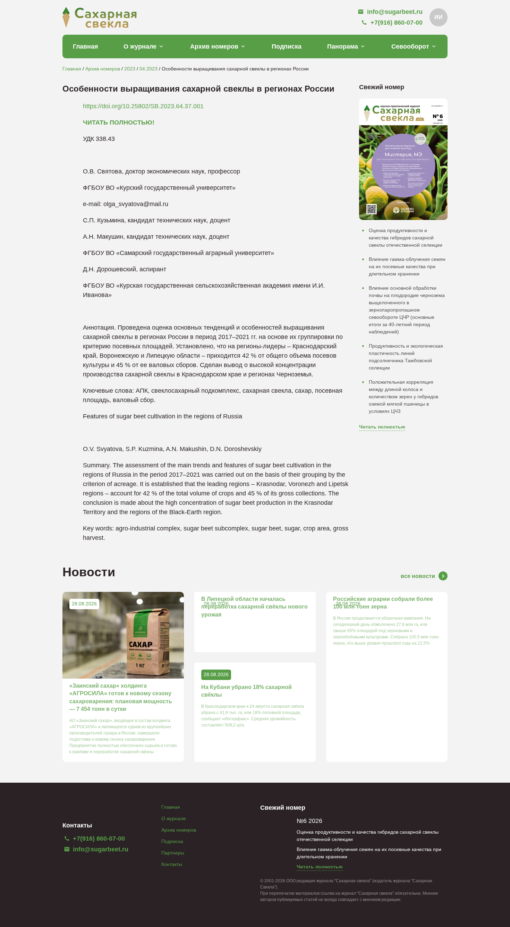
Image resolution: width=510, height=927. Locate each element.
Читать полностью (382, 427)
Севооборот (410, 46)
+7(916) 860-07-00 (98, 838)
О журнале (140, 46)
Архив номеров (214, 46)
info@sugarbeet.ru (99, 849)
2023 (129, 68)
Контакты (171, 864)
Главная (85, 46)
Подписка (286, 46)
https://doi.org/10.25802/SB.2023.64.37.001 (143, 106)
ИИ (438, 17)
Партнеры (172, 853)
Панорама (342, 46)
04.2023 (148, 68)
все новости (418, 576)
